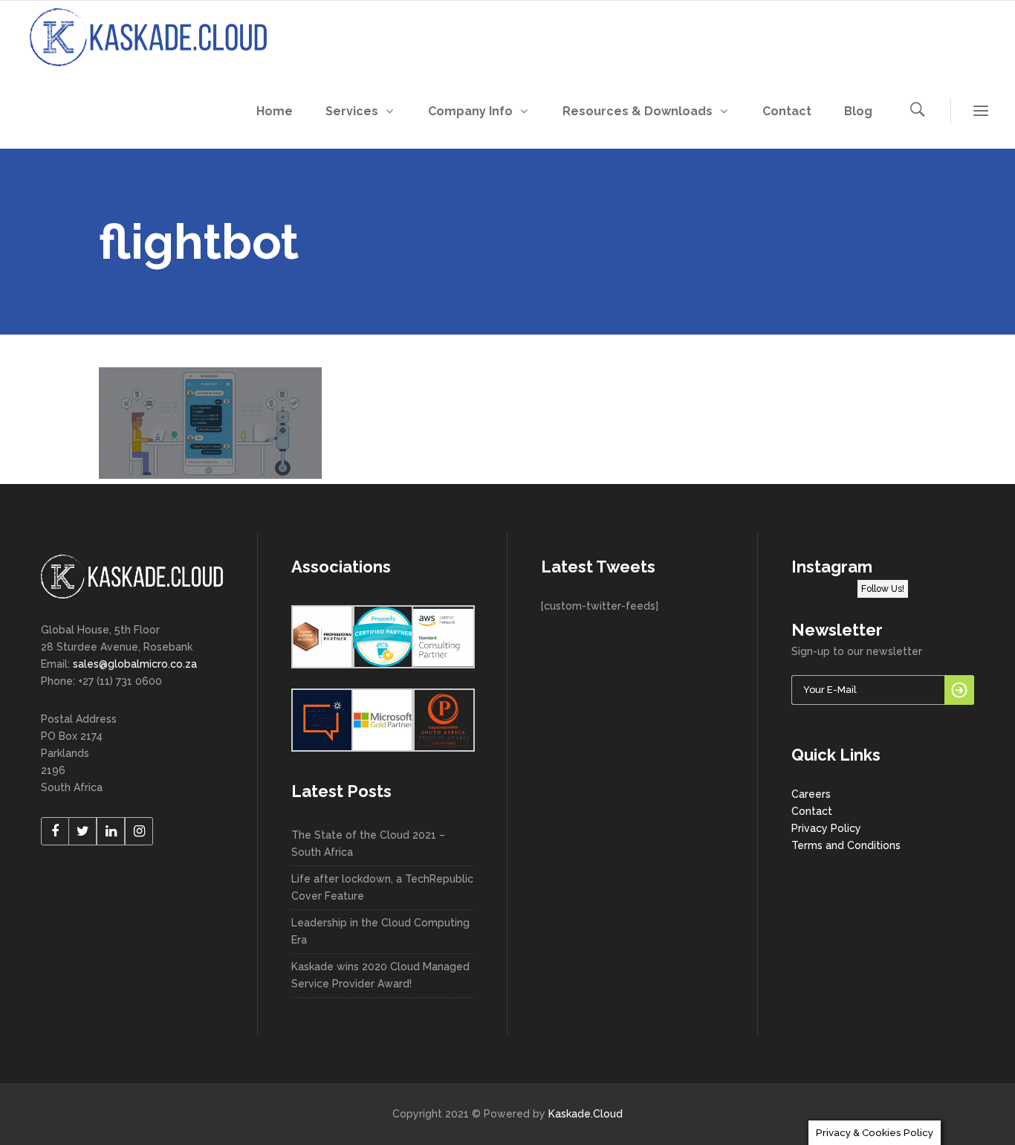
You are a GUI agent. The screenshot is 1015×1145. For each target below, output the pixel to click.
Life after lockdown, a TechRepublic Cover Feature (382, 887)
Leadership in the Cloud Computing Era (380, 931)
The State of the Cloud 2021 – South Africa (368, 843)
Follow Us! (882, 589)
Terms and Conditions (846, 845)
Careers (811, 794)
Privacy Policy (826, 828)
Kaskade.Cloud (585, 1114)
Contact (811, 811)
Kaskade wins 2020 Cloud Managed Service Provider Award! (380, 975)
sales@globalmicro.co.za (135, 664)
